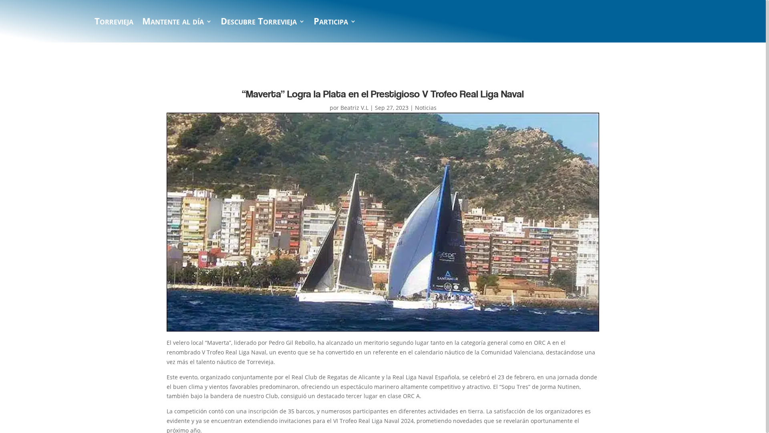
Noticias (426, 107)
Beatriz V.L (354, 107)
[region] (384, 216)
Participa (331, 22)
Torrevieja (114, 22)
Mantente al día (173, 22)
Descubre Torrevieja (259, 22)
